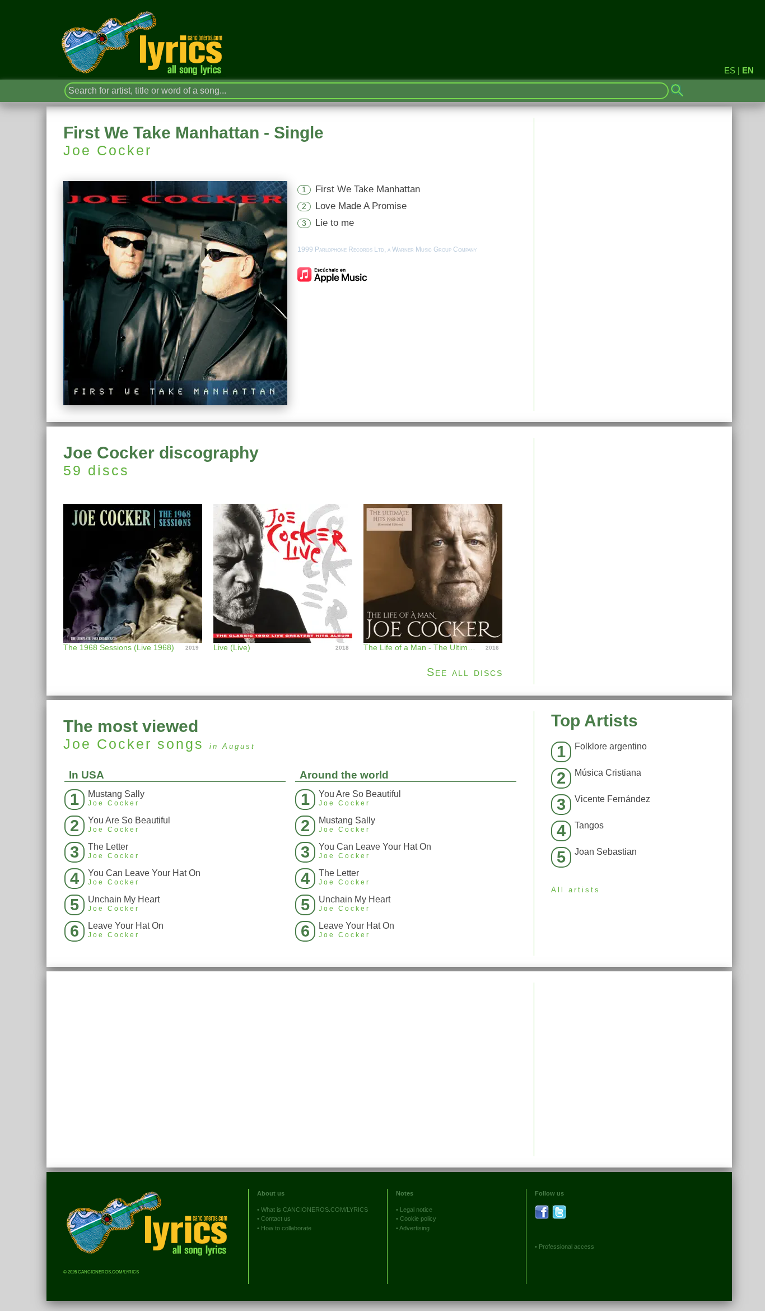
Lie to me (334, 222)
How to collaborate (286, 1228)
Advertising (414, 1228)
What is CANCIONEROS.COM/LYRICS (314, 1209)
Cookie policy (418, 1218)
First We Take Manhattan (367, 189)
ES (729, 70)
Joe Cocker (107, 150)
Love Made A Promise (361, 206)
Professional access (566, 1246)
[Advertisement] (633, 516)
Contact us (276, 1218)
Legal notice (416, 1209)
